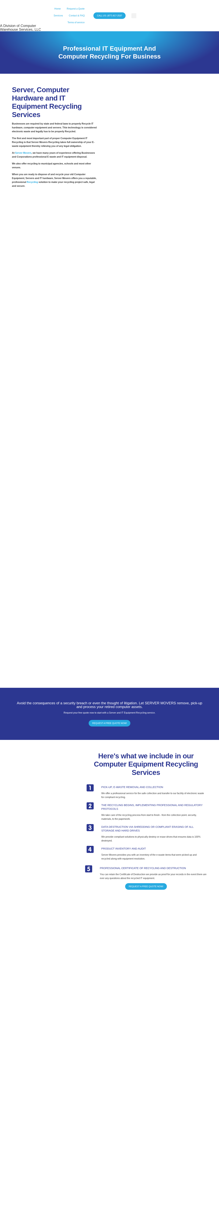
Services (58, 15)
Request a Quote (76, 8)
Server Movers (23, 153)
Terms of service (76, 22)
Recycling (32, 182)
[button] (133, 15)
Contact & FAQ (77, 15)
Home (57, 8)
